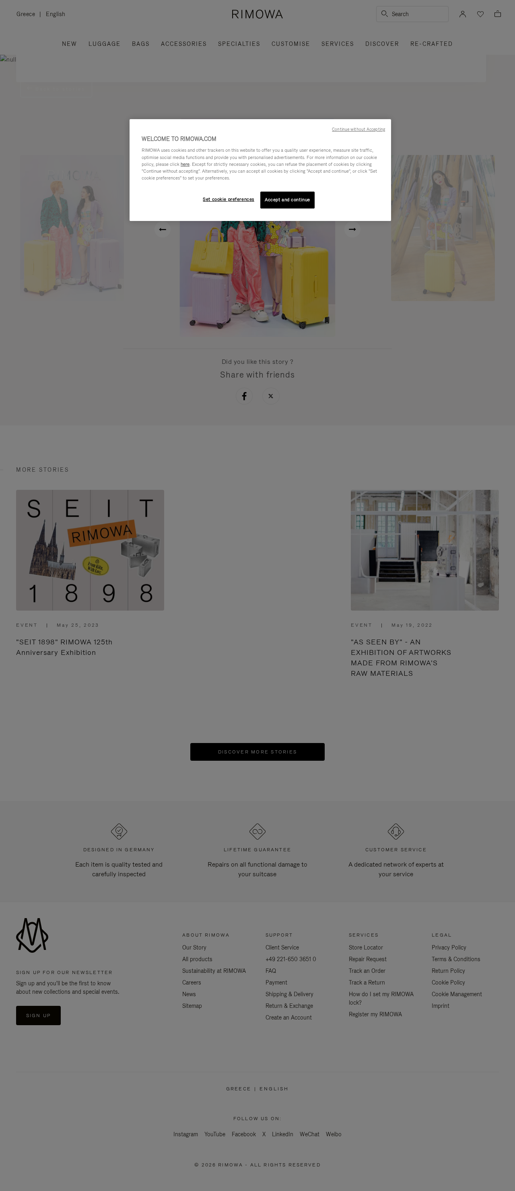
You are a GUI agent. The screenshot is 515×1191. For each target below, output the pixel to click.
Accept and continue (287, 199)
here (185, 164)
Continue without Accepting (358, 129)
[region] (260, 170)
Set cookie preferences (228, 199)
